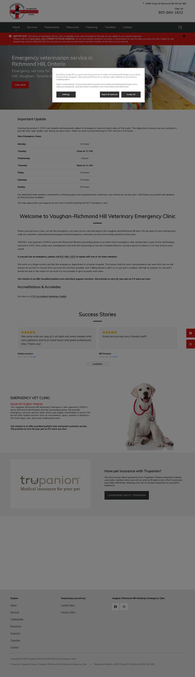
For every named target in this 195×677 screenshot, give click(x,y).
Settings (66, 94)
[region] (98, 85)
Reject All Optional (109, 94)
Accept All (131, 94)
